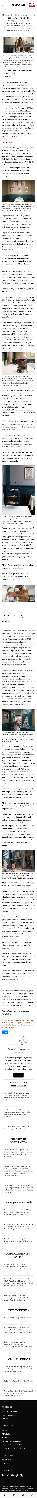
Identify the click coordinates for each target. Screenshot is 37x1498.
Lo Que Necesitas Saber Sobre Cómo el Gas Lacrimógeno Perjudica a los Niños (17, 1127)
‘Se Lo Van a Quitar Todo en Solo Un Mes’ (18, 1381)
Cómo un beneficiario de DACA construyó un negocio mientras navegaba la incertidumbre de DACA (18, 1393)
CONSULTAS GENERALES (11, 1441)
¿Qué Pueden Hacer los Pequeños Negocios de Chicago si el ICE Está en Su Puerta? (18, 1241)
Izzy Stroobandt (6, 621)
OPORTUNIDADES (9, 1415)
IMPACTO (5, 1419)
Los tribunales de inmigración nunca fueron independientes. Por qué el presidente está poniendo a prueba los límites (16, 1096)
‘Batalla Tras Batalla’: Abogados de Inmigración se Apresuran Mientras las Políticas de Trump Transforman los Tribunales (17, 1113)
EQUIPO (5, 1438)
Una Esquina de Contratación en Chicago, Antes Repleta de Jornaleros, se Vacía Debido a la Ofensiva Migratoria (18, 1212)
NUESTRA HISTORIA (9, 1412)
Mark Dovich (26, 70)
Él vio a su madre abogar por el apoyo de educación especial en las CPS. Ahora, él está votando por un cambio (18, 1368)
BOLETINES (6, 1460)
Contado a (7, 76)
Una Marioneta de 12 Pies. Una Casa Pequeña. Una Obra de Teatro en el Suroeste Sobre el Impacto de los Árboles (18, 1266)
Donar (5, 1032)
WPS (32, 1490)
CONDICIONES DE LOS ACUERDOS (15, 1448)
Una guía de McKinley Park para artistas (17, 1317)
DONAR (5, 1463)
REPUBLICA (6, 1434)
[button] (3, 5)
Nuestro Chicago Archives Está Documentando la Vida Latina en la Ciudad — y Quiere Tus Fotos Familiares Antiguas (18, 1345)
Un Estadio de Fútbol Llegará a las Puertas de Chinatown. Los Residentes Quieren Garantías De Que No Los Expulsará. (18, 1226)
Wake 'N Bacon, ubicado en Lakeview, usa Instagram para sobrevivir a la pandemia (16, 617)
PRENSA (5, 1430)
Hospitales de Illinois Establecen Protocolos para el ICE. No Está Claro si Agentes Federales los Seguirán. (17, 1297)
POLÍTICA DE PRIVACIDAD (11, 1445)
